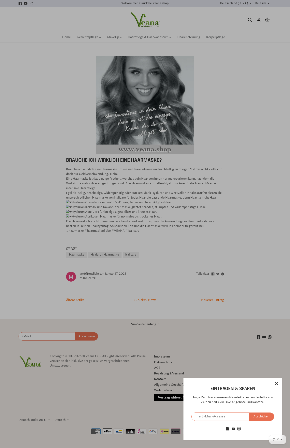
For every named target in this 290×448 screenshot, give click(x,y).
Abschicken (261, 416)
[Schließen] (276, 383)
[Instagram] (239, 429)
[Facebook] (227, 429)
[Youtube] (233, 429)
